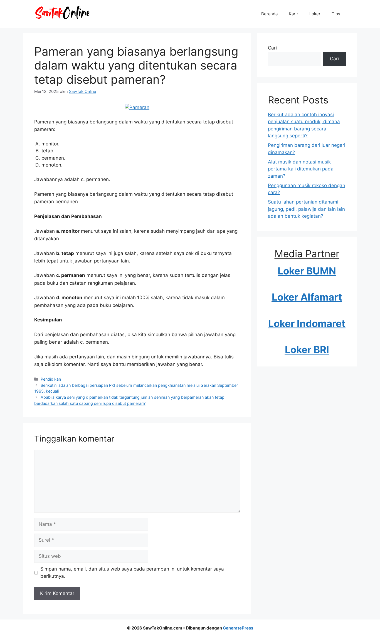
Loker (314, 13)
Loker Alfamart (307, 297)
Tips (336, 13)
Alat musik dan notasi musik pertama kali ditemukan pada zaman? (301, 169)
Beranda (269, 13)
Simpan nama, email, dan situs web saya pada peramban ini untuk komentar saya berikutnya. (132, 572)
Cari (272, 48)
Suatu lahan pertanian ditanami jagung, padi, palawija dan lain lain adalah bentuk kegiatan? (306, 209)
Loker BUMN (307, 271)
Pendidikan (51, 379)
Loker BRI (307, 349)
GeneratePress (238, 628)
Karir (293, 13)
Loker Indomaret (307, 323)
